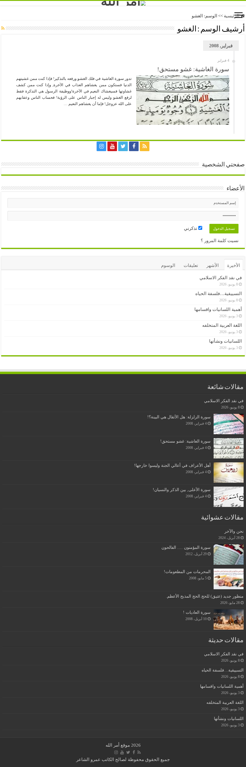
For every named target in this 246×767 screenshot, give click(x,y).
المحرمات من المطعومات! (187, 571)
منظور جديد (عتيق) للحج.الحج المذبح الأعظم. (205, 596)
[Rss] (144, 146)
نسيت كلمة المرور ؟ (219, 240)
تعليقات (191, 265)
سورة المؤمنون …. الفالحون (186, 547)
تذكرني (191, 228)
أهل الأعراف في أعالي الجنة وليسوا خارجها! (172, 465)
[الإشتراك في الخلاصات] (2, 28)
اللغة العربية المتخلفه (222, 325)
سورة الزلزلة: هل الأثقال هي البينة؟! (179, 416)
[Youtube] (112, 146)
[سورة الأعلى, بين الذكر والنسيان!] (229, 497)
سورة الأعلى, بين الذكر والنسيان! (182, 489)
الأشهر (212, 265)
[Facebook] (134, 146)
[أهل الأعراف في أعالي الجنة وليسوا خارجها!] (229, 472)
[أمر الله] (123, 3)
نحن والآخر (234, 531)
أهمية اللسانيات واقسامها (218, 309)
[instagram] (101, 146)
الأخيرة (233, 265)
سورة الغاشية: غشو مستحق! (193, 69)
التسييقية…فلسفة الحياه (218, 293)
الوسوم (168, 265)
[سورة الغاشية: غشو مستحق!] (229, 448)
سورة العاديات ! (197, 612)
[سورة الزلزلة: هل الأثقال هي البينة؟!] (229, 424)
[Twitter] (123, 146)
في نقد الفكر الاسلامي (221, 277)
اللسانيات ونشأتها (225, 341)
